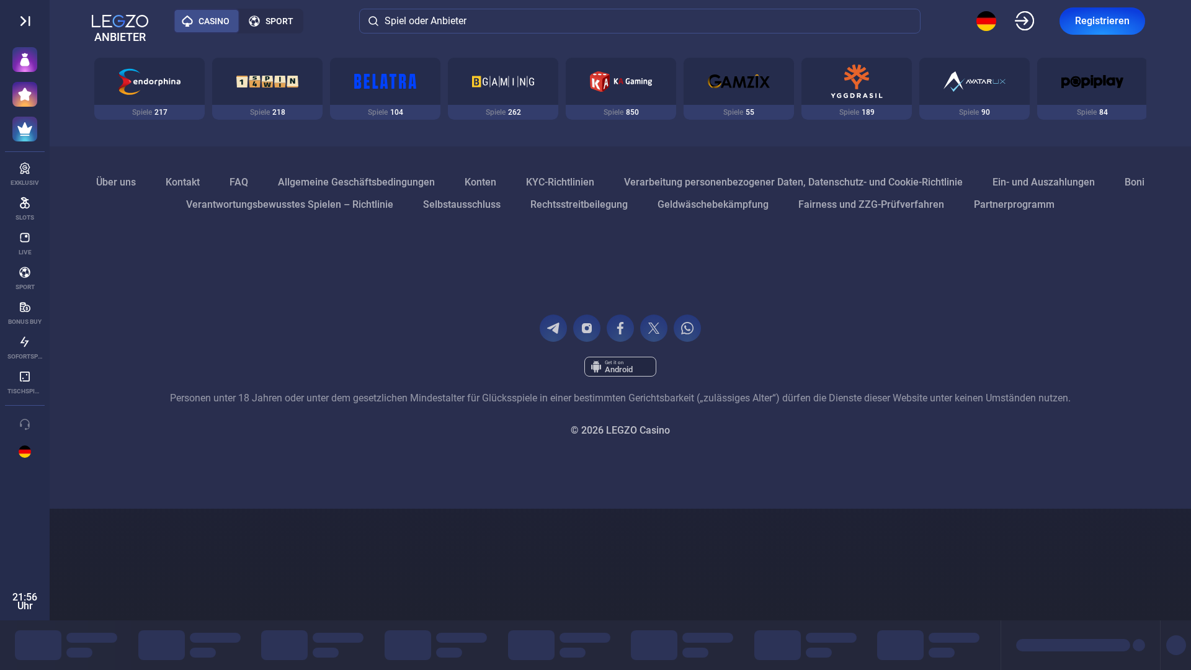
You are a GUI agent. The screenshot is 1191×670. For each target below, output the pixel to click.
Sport (279, 21)
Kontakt (183, 182)
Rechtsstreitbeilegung (579, 204)
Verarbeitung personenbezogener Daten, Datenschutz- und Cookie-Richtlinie (793, 182)
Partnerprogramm (1014, 204)
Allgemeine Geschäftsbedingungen (356, 182)
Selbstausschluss (462, 204)
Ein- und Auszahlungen (1044, 182)
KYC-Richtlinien (560, 182)
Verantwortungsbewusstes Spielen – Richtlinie (289, 204)
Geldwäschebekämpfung (713, 204)
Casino (214, 21)
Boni (1134, 182)
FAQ (239, 182)
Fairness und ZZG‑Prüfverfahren (871, 204)
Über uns (116, 182)
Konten (480, 182)
